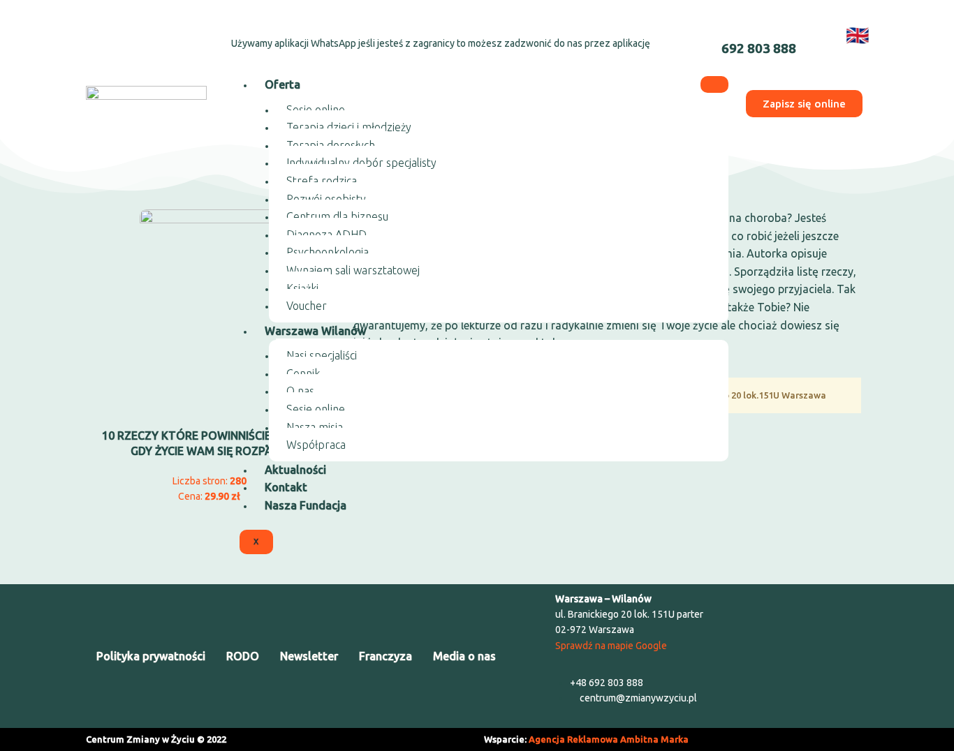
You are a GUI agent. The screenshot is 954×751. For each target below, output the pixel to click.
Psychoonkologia (327, 252)
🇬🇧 (857, 34)
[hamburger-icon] (714, 84)
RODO (242, 656)
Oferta (282, 84)
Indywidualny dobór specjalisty (361, 162)
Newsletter (309, 656)
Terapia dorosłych (330, 145)
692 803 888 (758, 48)
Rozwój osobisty (326, 199)
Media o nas (464, 656)
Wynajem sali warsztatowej (353, 270)
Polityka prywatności (150, 656)
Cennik (303, 373)
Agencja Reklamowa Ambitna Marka (609, 739)
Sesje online (315, 109)
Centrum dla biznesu (337, 216)
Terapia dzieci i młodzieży (348, 127)
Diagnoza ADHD (326, 234)
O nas (300, 391)
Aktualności (295, 469)
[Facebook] (104, 32)
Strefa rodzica (321, 180)
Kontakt (286, 487)
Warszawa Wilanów (315, 331)
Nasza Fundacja (305, 505)
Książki (302, 288)
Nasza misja (314, 427)
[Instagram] (141, 32)
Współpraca (316, 444)
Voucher (306, 305)
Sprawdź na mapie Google (611, 645)
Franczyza (385, 656)
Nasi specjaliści (321, 355)
